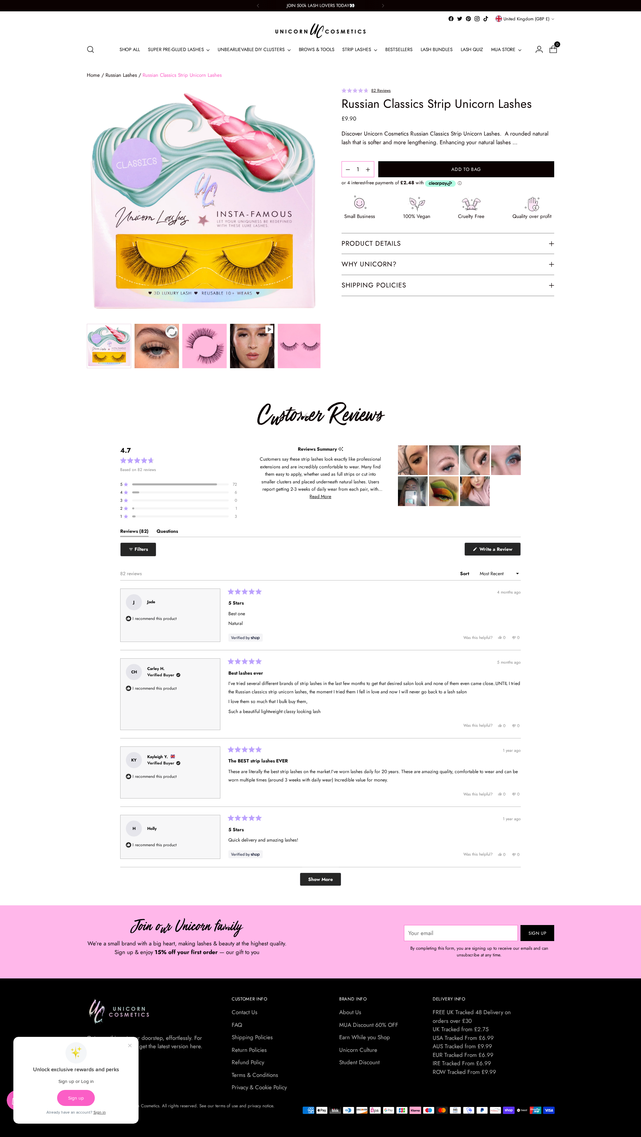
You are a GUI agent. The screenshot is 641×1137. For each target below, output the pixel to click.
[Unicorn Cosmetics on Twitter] (460, 19)
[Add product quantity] (348, 169)
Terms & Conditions (255, 1075)
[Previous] (258, 5)
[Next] (383, 5)
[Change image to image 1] (109, 346)
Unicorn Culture (358, 1050)
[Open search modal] (90, 49)
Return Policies (249, 1050)
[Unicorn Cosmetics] (320, 30)
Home (93, 75)
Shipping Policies (252, 1037)
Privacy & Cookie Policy (259, 1087)
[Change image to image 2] (157, 346)
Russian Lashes (121, 75)
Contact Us (244, 1012)
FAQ (237, 1025)
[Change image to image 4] (252, 346)
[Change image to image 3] (204, 346)
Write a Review (499, 550)
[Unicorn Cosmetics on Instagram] (477, 19)
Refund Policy (248, 1062)
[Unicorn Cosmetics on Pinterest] (468, 19)
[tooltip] (340, 449)
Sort (465, 573)
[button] (366, 90)
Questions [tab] (167, 532)
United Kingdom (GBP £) (526, 19)
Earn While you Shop (364, 1037)
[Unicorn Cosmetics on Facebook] (451, 19)
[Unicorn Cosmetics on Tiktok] (486, 19)
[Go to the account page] (536, 49)
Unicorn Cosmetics (142, 1106)
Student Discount (359, 1062)
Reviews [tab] (134, 532)
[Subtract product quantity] (368, 169)
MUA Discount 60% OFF (368, 1025)
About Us (350, 1012)
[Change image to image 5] (300, 346)
